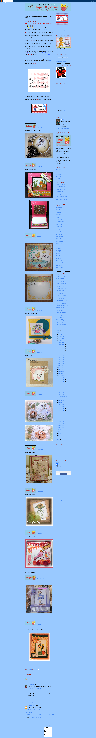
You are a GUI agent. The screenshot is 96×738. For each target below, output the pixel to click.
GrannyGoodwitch (32, 677)
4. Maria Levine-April (60, 189)
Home (39, 714)
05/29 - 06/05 (61, 392)
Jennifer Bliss (59, 226)
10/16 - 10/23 (61, 353)
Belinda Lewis (59, 210)
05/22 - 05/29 (61, 394)
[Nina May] (57, 465)
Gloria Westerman (60, 172)
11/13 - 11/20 (61, 346)
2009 (58, 439)
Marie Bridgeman (59, 241)
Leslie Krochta (59, 238)
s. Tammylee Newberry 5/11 (62, 312)
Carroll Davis (58, 214)
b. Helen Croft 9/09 (60, 281)
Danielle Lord (59, 219)
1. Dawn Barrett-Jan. (60, 184)
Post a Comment (28, 712)
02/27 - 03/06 (61, 421)
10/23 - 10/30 (61, 352)
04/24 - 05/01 (61, 406)
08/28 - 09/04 (61, 367)
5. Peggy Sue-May (60, 191)
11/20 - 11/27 (61, 344)
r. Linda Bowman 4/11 (60, 310)
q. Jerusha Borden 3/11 (61, 308)
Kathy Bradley (59, 176)
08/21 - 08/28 (61, 369)
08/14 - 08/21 (61, 371)
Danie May (58, 171)
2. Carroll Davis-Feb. (60, 186)
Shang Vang (58, 258)
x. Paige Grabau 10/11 (61, 320)
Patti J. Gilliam (59, 251)
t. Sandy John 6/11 (60, 314)
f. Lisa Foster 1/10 (60, 290)
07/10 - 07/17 (61, 381)
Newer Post (27, 714)
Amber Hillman (59, 207)
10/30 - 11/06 (61, 350)
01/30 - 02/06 (61, 429)
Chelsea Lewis (59, 216)
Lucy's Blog (39, 394)
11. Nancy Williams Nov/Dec (62, 199)
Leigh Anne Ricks (59, 236)
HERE (50, 60)
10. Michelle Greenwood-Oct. (62, 198)
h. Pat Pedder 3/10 (60, 293)
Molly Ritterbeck (59, 245)
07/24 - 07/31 (61, 377)
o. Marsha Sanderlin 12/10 (62, 305)
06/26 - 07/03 (61, 385)
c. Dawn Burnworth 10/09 (61, 285)
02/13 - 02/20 (61, 425)
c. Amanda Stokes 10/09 (61, 283)
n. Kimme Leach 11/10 (61, 303)
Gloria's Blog (40, 166)
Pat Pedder (58, 250)
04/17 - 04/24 (61, 408)
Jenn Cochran (59, 224)
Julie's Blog (39, 352)
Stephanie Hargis (59, 262)
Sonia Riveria (59, 260)
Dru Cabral (58, 222)
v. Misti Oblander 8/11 (60, 317)
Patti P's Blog (40, 449)
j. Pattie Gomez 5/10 (60, 297)
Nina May (57, 462)
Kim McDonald (59, 234)
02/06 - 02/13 (61, 427)
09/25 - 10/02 (61, 359)
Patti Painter (58, 255)
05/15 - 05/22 (61, 400)
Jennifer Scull (59, 228)
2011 (58, 332)
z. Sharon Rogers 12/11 (61, 324)
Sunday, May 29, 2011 (34, 702)
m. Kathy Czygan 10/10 (61, 302)
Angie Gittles (58, 169)
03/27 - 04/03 (61, 414)
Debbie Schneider (60, 221)
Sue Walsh (58, 263)
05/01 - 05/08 (61, 404)
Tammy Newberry (60, 267)
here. (40, 37)
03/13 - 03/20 (61, 417)
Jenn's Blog (39, 310)
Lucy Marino (58, 239)
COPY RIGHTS (59, 500)
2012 (58, 330)
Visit (61, 61)
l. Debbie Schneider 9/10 (61, 300)
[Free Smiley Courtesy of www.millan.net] (29, 27)
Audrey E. (58, 209)
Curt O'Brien (58, 217)
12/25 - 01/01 (61, 334)
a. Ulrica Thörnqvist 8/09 (61, 278)
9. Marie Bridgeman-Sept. (61, 196)
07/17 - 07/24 (61, 379)
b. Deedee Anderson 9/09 (61, 280)
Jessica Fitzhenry (59, 229)
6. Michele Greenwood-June (62, 193)
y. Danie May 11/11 (60, 322)
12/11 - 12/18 (61, 338)
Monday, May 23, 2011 (34, 681)
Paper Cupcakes (31, 101)
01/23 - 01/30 (61, 431)
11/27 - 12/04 (61, 342)
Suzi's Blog (39, 533)
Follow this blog (63, 473)
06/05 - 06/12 (61, 390)
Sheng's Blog (40, 491)
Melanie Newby (59, 243)
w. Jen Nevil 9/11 (59, 319)
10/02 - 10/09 (61, 357)
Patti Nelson (58, 253)
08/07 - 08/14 (61, 373)
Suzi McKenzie (59, 265)
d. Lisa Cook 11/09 (60, 286)
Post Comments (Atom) (36, 717)
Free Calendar (63, 102)
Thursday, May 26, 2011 (35, 688)
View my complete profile (62, 128)
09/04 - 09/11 (61, 365)
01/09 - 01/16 (61, 435)
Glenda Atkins (31, 684)
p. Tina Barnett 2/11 (60, 307)
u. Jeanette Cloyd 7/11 (61, 315)
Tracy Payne (45, 29)
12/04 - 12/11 (61, 340)
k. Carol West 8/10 (60, 298)
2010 (58, 437)
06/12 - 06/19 (61, 389)
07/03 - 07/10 (61, 383)
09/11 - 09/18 (61, 363)
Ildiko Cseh (58, 174)
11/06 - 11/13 (61, 348)
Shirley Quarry (59, 178)
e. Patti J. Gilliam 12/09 (61, 288)
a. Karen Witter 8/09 (60, 276)
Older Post (51, 714)
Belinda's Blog (40, 127)
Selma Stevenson (60, 257)
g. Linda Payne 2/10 (60, 291)
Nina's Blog (39, 624)
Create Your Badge (59, 466)
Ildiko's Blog (39, 236)
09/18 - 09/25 (61, 361)
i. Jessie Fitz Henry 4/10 (61, 295)
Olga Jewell (58, 248)
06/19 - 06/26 (61, 387)
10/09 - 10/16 (61, 355)
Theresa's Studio (31, 705)
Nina (63, 119)
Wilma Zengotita (59, 268)
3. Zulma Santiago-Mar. (61, 187)
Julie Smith (58, 231)
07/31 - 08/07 (61, 375)
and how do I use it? (60, 30)
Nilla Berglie (58, 246)
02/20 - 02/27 (61, 423)
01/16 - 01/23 (61, 433)
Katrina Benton (59, 233)
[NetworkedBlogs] (63, 472)
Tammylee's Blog (41, 578)
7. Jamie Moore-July (60, 194)
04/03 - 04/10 (61, 412)
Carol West (58, 212)
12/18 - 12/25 (61, 336)
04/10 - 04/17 (61, 410)
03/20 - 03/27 (61, 416)
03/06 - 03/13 (61, 419)
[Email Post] (38, 669)
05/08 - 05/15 (61, 402)
